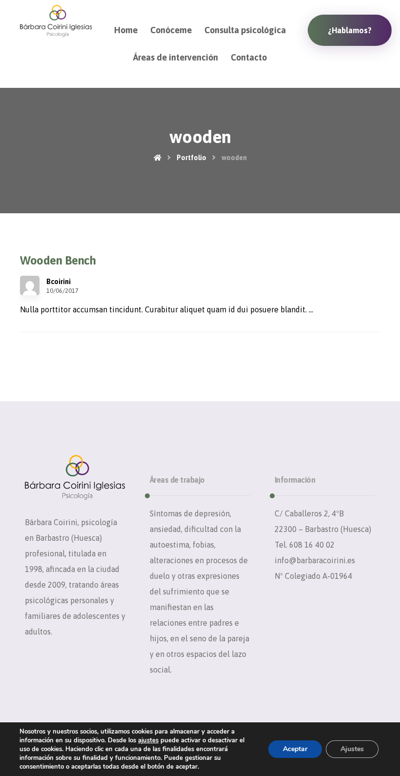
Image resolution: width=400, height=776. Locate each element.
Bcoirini (58, 282)
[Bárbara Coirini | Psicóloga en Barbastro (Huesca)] (56, 21)
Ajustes (352, 749)
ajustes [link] (148, 740)
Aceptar (295, 749)
